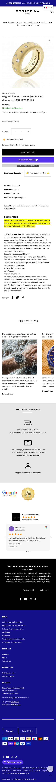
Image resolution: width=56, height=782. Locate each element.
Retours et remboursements (12, 629)
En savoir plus (7, 394)
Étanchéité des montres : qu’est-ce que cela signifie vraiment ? (19, 335)
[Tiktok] (35, 599)
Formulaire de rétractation (12, 642)
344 (12, 704)
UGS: (4, 122)
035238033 (15, 702)
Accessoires (6, 661)
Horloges (5, 654)
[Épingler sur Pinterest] (23, 298)
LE (13, 3)
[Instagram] (31, 599)
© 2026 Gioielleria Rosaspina (11, 768)
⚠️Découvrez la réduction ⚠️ (37, 173)
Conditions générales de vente (13, 639)
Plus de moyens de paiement (28, 165)
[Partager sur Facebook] (12, 298)
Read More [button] (13, 546)
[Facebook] (20, 599)
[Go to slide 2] (28, 551)
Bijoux (20, 22)
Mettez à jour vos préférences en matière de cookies (19, 779)
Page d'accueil (9, 22)
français (10, 731)
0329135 (17, 704)
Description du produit (13, 173)
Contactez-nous (8, 676)
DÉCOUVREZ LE (40, 3)
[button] (48, 7)
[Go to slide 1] (26, 551)
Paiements (6, 635)
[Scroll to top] (50, 775)
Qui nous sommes (8, 673)
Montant (5, 131)
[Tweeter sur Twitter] (17, 298)
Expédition (6, 632)
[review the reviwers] (46, 528)
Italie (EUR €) (27, 731)
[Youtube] (25, 599)
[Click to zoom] (49, 41)
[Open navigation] (7, 12)
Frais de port (18, 112)
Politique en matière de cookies (14, 625)
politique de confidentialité (27, 573)
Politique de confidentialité (12, 622)
